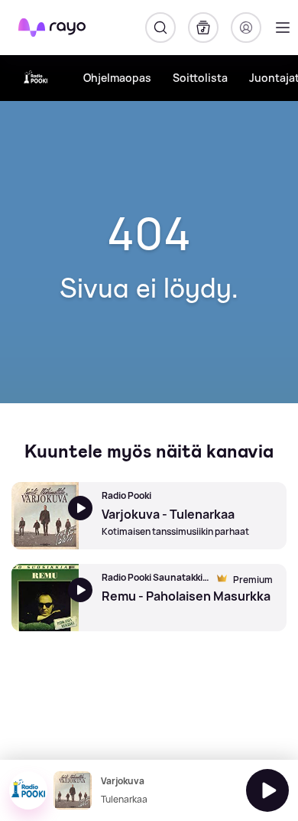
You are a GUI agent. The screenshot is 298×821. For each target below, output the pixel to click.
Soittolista (200, 77)
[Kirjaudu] (246, 27)
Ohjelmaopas (117, 77)
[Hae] (160, 27)
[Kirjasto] (203, 27)
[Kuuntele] (267, 790)
